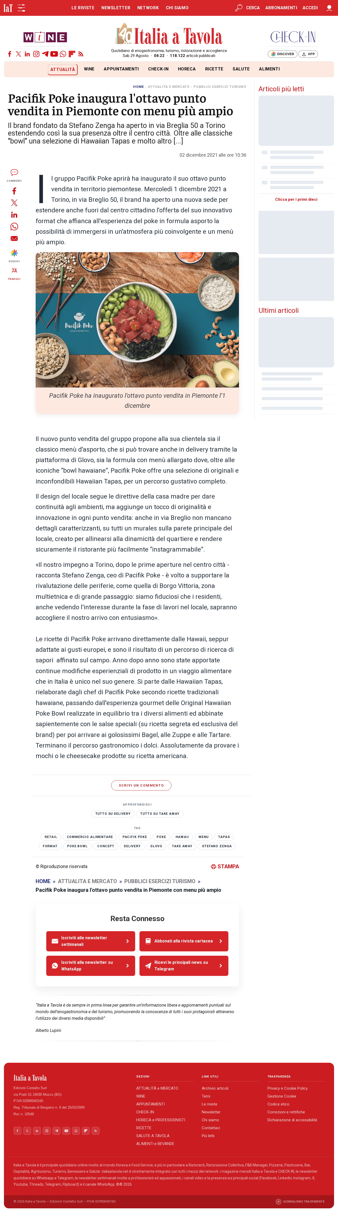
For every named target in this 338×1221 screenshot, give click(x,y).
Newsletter (211, 1112)
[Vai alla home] (12, 69)
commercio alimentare (90, 837)
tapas (224, 837)
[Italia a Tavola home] (70, 1077)
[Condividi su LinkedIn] (14, 215)
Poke (161, 837)
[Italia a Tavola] (169, 34)
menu (204, 837)
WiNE (89, 68)
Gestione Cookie (281, 1096)
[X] (19, 54)
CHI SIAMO (177, 7)
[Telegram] (45, 54)
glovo (156, 846)
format (50, 846)
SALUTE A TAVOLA (153, 1135)
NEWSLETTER (115, 7)
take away (182, 846)
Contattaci (211, 1128)
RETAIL (51, 837)
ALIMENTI (269, 68)
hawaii (182, 837)
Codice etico (278, 1104)
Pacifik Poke (135, 837)
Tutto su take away (159, 814)
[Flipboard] (72, 54)
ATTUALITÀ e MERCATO (157, 1088)
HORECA (187, 68)
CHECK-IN (158, 68)
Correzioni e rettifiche (286, 1112)
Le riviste (209, 1104)
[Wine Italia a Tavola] (45, 37)
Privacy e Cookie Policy (287, 1088)
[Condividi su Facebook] (14, 191)
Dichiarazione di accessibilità (292, 1120)
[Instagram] (36, 54)
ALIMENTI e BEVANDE (155, 1143)
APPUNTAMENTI (121, 68)
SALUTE (241, 68)
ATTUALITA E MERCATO (169, 87)
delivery (132, 846)
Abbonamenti (281, 7)
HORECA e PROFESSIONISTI (160, 1120)
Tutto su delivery (113, 814)
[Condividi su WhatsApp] (14, 226)
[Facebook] (10, 54)
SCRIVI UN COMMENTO (141, 785)
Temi (206, 1096)
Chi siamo (210, 1120)
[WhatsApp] (63, 54)
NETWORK (148, 7)
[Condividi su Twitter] (14, 203)
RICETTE (214, 68)
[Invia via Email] (14, 238)
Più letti (208, 1135)
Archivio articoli (215, 1088)
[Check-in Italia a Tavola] (293, 37)
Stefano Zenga (217, 846)
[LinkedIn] (27, 54)
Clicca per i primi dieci (296, 199)
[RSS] (81, 54)
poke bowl (77, 846)
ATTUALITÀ (62, 69)
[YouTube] (54, 54)
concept (105, 846)
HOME (138, 87)
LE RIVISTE (83, 7)
